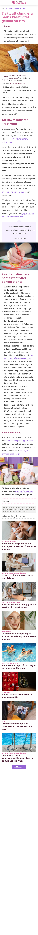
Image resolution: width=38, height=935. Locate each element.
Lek (3, 8)
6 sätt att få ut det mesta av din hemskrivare (18, 576)
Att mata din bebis (9, 541)
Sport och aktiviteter (10, 663)
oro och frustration (24, 491)
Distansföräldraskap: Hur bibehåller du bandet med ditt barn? (17, 726)
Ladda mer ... (19, 767)
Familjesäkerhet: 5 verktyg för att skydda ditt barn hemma (19, 605)
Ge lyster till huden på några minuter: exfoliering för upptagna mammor (19, 636)
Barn (3, 721)
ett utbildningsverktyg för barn (19, 441)
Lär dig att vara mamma (11, 602)
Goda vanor (6, 631)
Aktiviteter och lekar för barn (15, 8)
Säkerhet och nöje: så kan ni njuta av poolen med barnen (19, 666)
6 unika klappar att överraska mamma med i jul (17, 696)
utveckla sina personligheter (14, 192)
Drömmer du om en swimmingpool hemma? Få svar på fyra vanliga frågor (18, 758)
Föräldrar (6, 692)
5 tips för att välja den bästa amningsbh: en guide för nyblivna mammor (19, 546)
